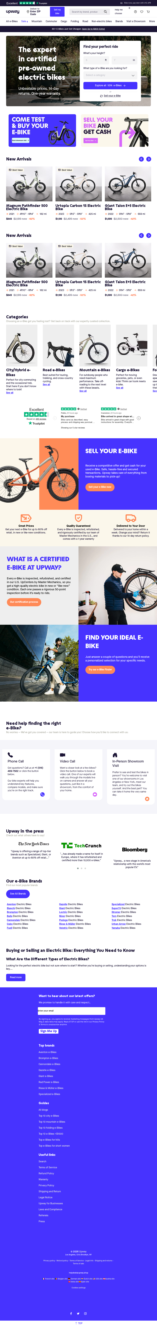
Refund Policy (46, 1173)
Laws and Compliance (50, 1209)
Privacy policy (49, 1261)
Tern (114, 916)
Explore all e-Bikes (108, 85)
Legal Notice (45, 1197)
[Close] (80, 2)
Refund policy (62, 1261)
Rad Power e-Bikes (49, 1082)
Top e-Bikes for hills (49, 1140)
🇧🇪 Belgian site (61, 1279)
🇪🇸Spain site (84, 1282)
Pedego (63, 920)
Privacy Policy (46, 1185)
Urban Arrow (119, 924)
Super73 (116, 908)
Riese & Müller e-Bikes (51, 1088)
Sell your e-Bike (112, 96)
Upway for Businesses (51, 1203)
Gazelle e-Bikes (47, 1070)
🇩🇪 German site (74, 1279)
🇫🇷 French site (48, 1279)
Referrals (43, 1215)
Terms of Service (48, 1167)
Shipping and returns (103, 1261)
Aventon (11, 904)
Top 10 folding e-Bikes (51, 1128)
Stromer (116, 912)
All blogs (43, 1110)
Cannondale (13, 920)
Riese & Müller (67, 924)
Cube (10, 924)
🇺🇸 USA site (98, 1279)
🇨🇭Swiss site (73, 1282)
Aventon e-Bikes (47, 1052)
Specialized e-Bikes (49, 1094)
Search (42, 1161)
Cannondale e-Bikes (49, 1064)
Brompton (12, 912)
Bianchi (11, 908)
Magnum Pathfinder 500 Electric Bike (27, 207)
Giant (62, 908)
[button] (78, 868)
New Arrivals (18, 159)
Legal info (89, 1261)
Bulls (9, 916)
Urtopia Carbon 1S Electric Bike (78, 207)
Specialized (118, 904)
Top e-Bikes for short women (54, 1146)
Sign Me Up (48, 1031)
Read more (16, 977)
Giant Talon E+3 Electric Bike (125, 207)
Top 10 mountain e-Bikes (52, 1122)
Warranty (43, 1179)
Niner (62, 916)
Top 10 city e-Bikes (49, 1116)
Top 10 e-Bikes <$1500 (51, 1134)
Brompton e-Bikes (48, 1058)
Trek (114, 920)
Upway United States (78, 1237)
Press (42, 1221)
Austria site (110, 1279)
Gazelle (63, 904)
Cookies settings (79, 1288)
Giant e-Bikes (46, 1076)
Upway (82, 1252)
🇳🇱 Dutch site (86, 1279)
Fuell (9, 928)
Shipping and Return (50, 1191)
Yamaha (116, 928)
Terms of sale (78, 1264)
